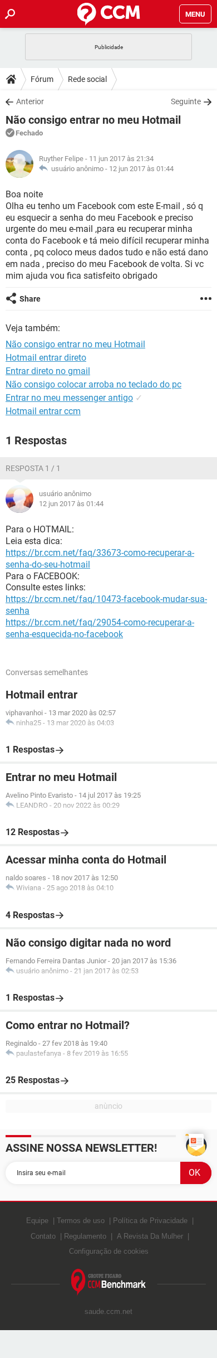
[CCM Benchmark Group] (108, 1282)
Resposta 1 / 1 (33, 468)
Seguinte (186, 101)
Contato (43, 1236)
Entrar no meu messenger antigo (69, 397)
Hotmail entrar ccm (43, 411)
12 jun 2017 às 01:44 (141, 168)
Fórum (42, 79)
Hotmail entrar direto (46, 357)
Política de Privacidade (150, 1220)
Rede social (87, 79)
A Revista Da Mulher (150, 1236)
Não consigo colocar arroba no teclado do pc (93, 384)
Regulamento (85, 1236)
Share (30, 298)
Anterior (30, 101)
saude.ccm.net (108, 1311)
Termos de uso (81, 1220)
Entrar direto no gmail (48, 371)
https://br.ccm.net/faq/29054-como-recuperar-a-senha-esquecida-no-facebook (100, 628)
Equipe (37, 1220)
